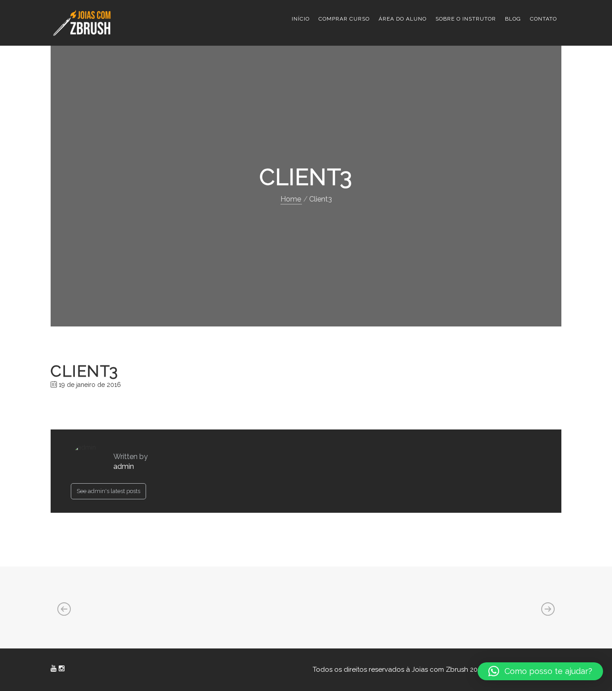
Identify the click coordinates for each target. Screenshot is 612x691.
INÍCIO (301, 19)
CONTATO (543, 19)
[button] (540, 671)
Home (290, 199)
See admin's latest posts (108, 491)
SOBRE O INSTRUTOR (465, 19)
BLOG (513, 19)
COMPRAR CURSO (344, 19)
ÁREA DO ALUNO (403, 19)
